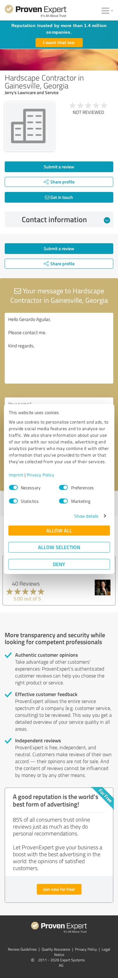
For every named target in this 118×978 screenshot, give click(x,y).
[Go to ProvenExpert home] (35, 12)
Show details (86, 516)
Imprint (16, 475)
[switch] (63, 487)
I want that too (59, 42)
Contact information (54, 219)
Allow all (59, 530)
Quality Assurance (56, 949)
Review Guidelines (22, 949)
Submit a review (59, 167)
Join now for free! (59, 889)
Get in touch (61, 197)
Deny (59, 564)
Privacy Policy (40, 475)
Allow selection (59, 547)
